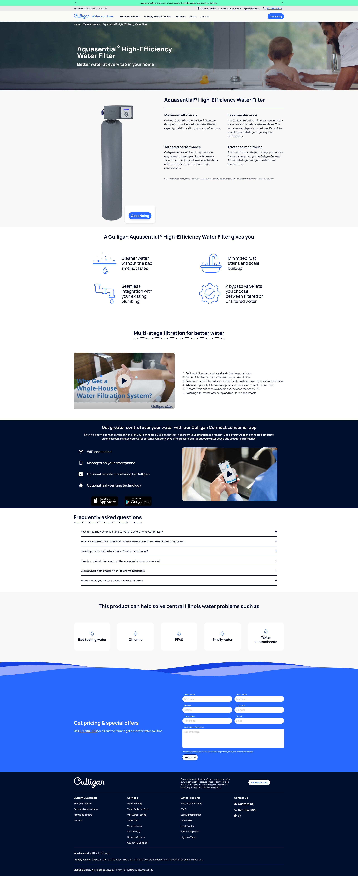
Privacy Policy (227, 751)
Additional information (194, 727)
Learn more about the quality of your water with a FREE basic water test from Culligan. (179, 3)
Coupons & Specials (137, 842)
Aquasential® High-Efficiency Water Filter (125, 24)
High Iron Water (188, 837)
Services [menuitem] (180, 16)
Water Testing (134, 803)
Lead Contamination (191, 814)
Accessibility (146, 869)
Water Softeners (92, 24)
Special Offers (251, 8)
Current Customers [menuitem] (229, 8)
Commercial (101, 8)
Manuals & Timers (83, 814)
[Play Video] (124, 381)
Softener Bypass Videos (86, 809)
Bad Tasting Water (190, 831)
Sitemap (134, 869)
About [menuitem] (193, 16)
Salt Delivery (133, 831)
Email (239, 716)
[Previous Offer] (76, 2)
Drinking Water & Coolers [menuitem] (157, 16)
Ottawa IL (105, 852)
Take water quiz (259, 782)
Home (77, 24)
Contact (205, 16)
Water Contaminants (191, 803)
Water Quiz (133, 820)
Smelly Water (187, 825)
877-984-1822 (274, 8)
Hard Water (186, 820)
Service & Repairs (82, 803)
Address (187, 705)
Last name (241, 694)
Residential (80, 8)
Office (90, 8)
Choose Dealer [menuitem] (208, 8)
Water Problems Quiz (138, 809)
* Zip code (240, 705)
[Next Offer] (282, 2)
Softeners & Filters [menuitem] (130, 16)
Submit (189, 757)
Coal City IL (94, 852)
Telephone (189, 716)
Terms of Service (242, 751)
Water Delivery (134, 825)
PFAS (183, 809)
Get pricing (276, 16)
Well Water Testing (136, 814)
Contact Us (246, 804)
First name (189, 694)
